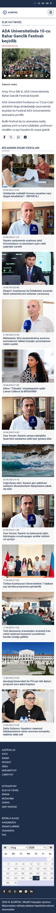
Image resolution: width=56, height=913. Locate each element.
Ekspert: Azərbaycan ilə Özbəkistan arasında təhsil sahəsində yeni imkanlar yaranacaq (27, 292)
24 (15, 878)
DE (47, 3)
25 (22, 878)
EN (43, 3)
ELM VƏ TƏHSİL (12, 22)
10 (15, 868)
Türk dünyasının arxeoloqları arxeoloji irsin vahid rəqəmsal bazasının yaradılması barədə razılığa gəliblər (27, 634)
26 (30, 878)
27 (37, 878)
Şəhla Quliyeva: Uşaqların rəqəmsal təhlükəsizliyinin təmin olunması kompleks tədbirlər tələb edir (26, 731)
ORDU (5, 766)
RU (39, 3)
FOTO (5, 754)
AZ (35, 3)
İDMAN (5, 794)
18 (22, 873)
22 (51, 873)
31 (15, 882)
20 (37, 873)
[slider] (9, 75)
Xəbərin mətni (9, 84)
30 (7, 882)
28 (44, 878)
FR (51, 3)
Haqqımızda (9, 822)
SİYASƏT (6, 762)
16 (7, 873)
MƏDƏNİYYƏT (9, 770)
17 (15, 873)
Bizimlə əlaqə (10, 818)
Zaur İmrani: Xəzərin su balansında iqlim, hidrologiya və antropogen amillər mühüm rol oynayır (26, 536)
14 (44, 868)
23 (7, 878)
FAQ (4, 834)
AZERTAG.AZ (8, 750)
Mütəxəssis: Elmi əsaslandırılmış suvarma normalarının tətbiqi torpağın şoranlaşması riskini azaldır (27, 341)
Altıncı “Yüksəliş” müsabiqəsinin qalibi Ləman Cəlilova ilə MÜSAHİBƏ (24, 390)
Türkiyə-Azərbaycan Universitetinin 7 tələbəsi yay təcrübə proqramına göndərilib (28, 585)
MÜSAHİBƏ (8, 798)
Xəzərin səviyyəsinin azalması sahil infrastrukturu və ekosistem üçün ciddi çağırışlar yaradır (24, 243)
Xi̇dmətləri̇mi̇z (10, 826)
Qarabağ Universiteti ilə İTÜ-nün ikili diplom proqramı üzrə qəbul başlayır (27, 683)
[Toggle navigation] (50, 12)
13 (37, 868)
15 (51, 868)
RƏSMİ (5, 758)
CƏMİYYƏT (7, 774)
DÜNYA (5, 802)
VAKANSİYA (8, 830)
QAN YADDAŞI (9, 806)
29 (51, 878)
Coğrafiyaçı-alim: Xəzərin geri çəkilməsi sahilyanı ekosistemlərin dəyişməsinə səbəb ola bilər (27, 486)
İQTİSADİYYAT (9, 786)
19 (30, 873)
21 (44, 873)
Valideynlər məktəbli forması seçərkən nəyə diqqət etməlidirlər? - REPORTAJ (27, 195)
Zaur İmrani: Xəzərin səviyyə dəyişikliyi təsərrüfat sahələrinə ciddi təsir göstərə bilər (27, 437)
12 (30, 868)
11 (22, 868)
